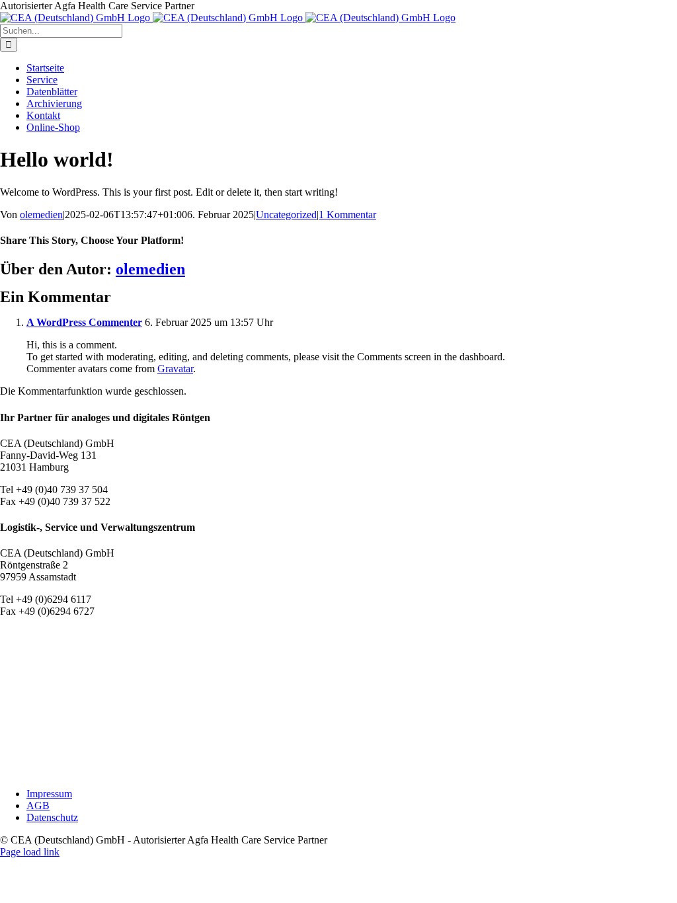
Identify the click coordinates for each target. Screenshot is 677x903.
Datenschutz (52, 817)
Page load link (30, 851)
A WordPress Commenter (84, 322)
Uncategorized (286, 214)
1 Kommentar (347, 214)
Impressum (49, 793)
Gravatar (175, 368)
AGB (38, 805)
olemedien (41, 214)
